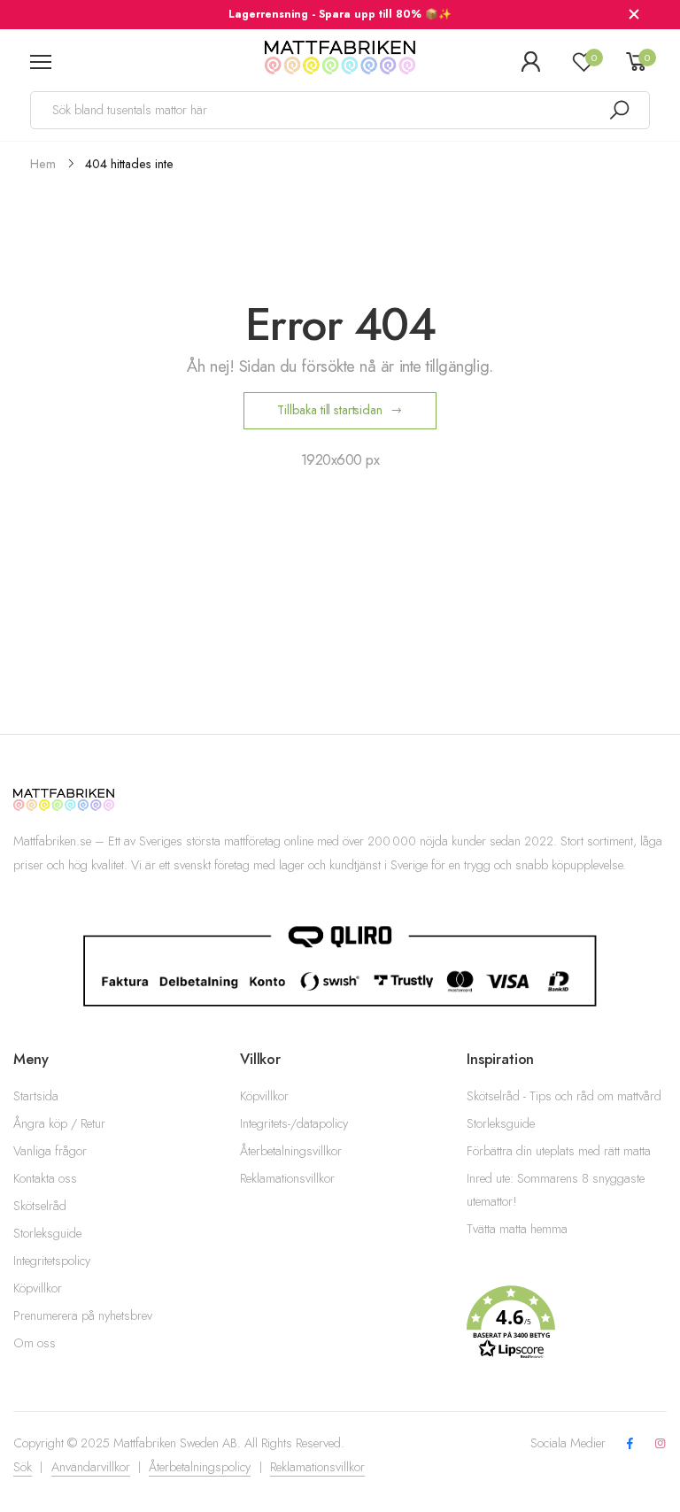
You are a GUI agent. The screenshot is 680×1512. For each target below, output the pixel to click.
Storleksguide (47, 1233)
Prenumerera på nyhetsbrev (82, 1315)
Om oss (34, 1343)
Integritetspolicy (51, 1260)
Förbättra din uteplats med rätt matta (559, 1151)
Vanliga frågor (50, 1151)
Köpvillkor (37, 1288)
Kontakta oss (45, 1178)
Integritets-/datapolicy (294, 1123)
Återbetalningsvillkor (291, 1151)
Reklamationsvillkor (287, 1178)
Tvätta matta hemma (517, 1229)
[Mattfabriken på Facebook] (629, 1444)
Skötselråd (39, 1206)
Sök (22, 1467)
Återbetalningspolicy (200, 1467)
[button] (567, 1322)
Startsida (35, 1096)
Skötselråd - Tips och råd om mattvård (564, 1096)
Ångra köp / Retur (59, 1123)
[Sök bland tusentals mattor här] (619, 110)
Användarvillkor (90, 1467)
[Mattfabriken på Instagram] (660, 1444)
